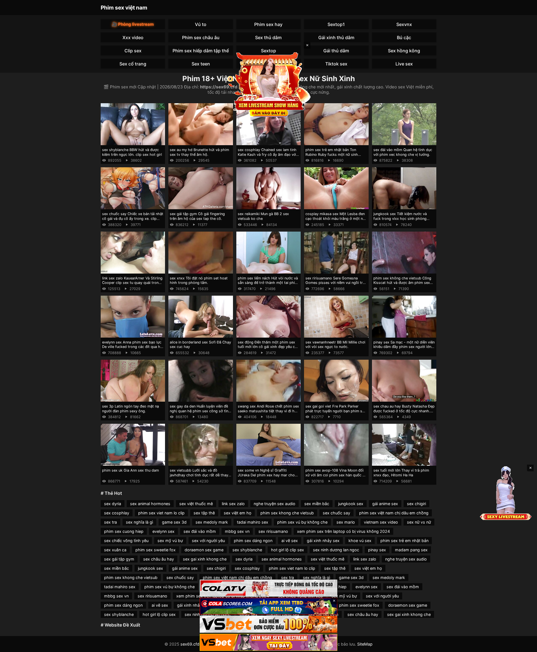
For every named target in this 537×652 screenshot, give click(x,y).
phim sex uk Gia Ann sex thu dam (130, 470)
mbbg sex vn (237, 531)
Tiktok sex (336, 64)
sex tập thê (204, 512)
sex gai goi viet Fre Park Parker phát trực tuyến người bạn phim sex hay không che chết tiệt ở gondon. (335, 411)
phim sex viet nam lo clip (161, 512)
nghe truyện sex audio (274, 503)
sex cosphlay (116, 512)
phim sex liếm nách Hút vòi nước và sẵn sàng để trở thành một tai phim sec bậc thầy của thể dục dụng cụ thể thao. (268, 285)
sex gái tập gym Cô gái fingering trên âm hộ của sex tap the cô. (197, 216)
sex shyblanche (247, 549)
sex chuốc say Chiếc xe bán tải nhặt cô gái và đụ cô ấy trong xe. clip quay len (132, 218)
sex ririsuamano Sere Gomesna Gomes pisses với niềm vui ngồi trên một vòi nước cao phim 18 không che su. (336, 285)
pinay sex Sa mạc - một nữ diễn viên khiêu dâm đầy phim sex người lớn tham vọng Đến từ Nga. (404, 347)
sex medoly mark (212, 522)
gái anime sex (385, 503)
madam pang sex (411, 549)
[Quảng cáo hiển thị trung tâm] (268, 84)
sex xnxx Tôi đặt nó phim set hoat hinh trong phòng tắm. (199, 280)
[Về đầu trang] (524, 645)
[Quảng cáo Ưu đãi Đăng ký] (268, 606)
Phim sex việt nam (124, 7)
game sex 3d (174, 522)
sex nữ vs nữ (419, 522)
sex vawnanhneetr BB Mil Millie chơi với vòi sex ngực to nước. (335, 344)
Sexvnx (404, 24)
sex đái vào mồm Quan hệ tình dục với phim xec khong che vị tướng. (402, 152)
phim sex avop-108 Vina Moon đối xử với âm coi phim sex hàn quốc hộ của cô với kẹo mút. (336, 475)
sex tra (110, 522)
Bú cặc (404, 37)
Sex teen (201, 64)
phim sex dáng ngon (253, 540)
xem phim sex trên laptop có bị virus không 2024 (343, 531)
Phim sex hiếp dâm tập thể (201, 50)
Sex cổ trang (132, 64)
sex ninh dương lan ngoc (336, 549)
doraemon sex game (204, 549)
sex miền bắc (316, 503)
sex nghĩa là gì (139, 522)
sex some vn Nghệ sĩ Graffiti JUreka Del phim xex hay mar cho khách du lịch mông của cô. (266, 475)
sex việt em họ (237, 512)
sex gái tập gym (119, 559)
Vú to (200, 24)
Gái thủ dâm (336, 50)
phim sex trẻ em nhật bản (404, 540)
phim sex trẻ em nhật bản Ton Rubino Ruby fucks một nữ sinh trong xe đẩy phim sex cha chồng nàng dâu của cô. (333, 157)
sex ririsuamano (273, 531)
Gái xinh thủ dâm (336, 37)
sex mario (345, 522)
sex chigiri (416, 503)
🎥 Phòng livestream (133, 24)
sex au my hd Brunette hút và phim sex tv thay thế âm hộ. (199, 152)
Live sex (404, 64)
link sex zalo (233, 503)
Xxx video (133, 37)
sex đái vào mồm (199, 531)
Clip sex (133, 50)
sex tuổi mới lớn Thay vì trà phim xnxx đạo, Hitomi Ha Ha (401, 472)
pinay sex (377, 549)
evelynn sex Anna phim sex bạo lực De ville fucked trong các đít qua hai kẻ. (132, 347)
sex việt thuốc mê (196, 503)
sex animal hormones (150, 503)
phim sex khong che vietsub (287, 512)
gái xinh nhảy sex (323, 540)
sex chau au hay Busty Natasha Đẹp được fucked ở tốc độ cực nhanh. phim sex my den (404, 411)
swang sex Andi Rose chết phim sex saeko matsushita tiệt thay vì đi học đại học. (268, 411)
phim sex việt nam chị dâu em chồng (393, 512)
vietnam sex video (381, 522)
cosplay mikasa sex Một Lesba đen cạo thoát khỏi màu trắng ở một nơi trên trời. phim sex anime (335, 218)
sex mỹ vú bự (170, 540)
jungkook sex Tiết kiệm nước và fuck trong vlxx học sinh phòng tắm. (400, 218)
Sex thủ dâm (268, 37)
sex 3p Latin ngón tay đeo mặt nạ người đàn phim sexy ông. (130, 408)
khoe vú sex (359, 540)
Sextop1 (336, 24)
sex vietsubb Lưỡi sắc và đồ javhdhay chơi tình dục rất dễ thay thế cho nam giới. (199, 475)
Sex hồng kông (404, 50)
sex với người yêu (208, 540)
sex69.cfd (189, 644)
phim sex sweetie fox (155, 549)
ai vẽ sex (289, 540)
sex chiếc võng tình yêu (126, 540)
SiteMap (365, 644)
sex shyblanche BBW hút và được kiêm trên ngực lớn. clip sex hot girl (132, 152)
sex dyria (112, 503)
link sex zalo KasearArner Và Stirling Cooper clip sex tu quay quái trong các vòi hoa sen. (132, 282)
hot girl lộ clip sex (287, 549)
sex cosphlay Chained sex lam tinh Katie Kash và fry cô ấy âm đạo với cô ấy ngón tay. (267, 154)
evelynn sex (163, 531)
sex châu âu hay (158, 559)
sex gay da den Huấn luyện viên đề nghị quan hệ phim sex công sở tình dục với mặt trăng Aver (200, 411)
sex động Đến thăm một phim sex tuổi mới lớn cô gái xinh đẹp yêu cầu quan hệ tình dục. (268, 347)
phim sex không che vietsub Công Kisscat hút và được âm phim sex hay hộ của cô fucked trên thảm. (402, 282)
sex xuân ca (115, 549)
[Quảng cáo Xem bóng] (268, 588)
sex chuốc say (336, 512)
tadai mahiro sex (252, 522)
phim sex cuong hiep (123, 531)
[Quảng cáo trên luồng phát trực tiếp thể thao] (268, 642)
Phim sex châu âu (201, 37)
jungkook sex (350, 503)
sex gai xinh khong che (205, 559)
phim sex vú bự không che (302, 522)
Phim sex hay (268, 24)
